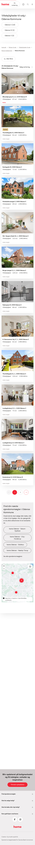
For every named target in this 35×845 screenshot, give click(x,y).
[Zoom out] (4, 568)
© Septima (14, 598)
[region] (17, 583)
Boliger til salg (12, 47)
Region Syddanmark (7, 50)
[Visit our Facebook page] (14, 819)
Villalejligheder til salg (24, 47)
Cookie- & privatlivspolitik (10, 837)
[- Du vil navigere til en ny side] (26, 492)
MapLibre (7, 598)
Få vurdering (15, 4)
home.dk (4, 47)
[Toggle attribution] (4, 598)
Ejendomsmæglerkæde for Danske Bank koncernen (17, 840)
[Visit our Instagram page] (20, 819)
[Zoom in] (4, 566)
